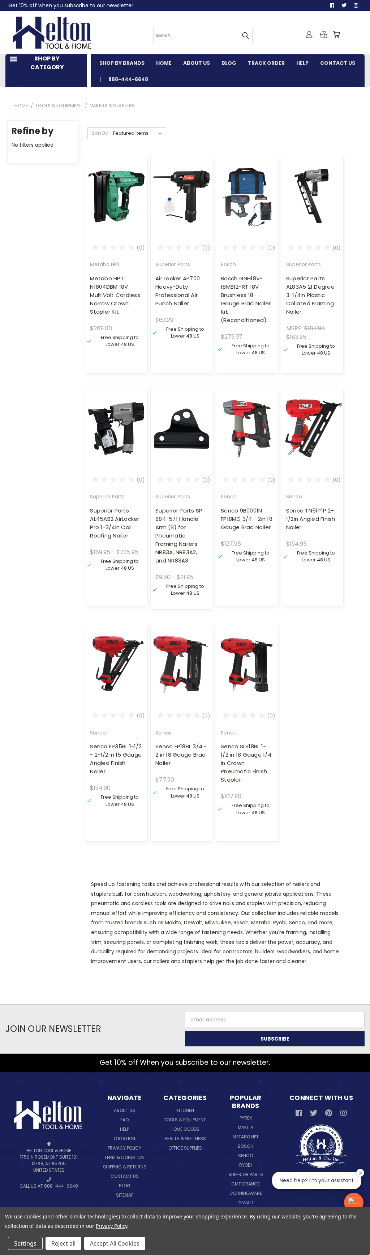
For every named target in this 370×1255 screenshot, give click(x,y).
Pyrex (246, 1118)
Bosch (245, 1146)
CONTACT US (337, 63)
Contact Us (125, 1176)
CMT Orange (245, 1184)
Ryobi (245, 1165)
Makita (245, 1127)
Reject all (63, 1243)
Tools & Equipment (185, 1120)
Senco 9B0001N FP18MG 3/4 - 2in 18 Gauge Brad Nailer (246, 519)
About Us (124, 1110)
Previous (355, 1232)
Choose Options (116, 441)
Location (124, 1138)
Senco (245, 1155)
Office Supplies (185, 1148)
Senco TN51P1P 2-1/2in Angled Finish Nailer (310, 519)
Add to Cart (116, 209)
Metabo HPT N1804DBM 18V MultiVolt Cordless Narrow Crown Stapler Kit (115, 295)
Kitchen (185, 1110)
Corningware (245, 1193)
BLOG (228, 63)
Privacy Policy (124, 1148)
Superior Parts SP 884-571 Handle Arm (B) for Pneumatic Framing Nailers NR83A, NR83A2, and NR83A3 (178, 535)
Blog (124, 1186)
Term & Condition (124, 1157)
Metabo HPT (246, 1137)
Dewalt (245, 1203)
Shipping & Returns (124, 1167)
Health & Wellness (185, 1138)
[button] (353, 1202)
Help (124, 1129)
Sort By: (100, 133)
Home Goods (185, 1129)
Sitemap (124, 1195)
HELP (302, 63)
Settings (25, 1243)
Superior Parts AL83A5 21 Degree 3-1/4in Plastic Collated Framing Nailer (310, 295)
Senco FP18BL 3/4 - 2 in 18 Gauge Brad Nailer (181, 754)
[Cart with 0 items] (336, 34)
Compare (114, 196)
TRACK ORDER (266, 63)
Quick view (116, 182)
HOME (164, 63)
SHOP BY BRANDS (122, 63)
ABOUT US (196, 63)
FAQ (124, 1120)
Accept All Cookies (114, 1243)
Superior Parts (245, 1174)
